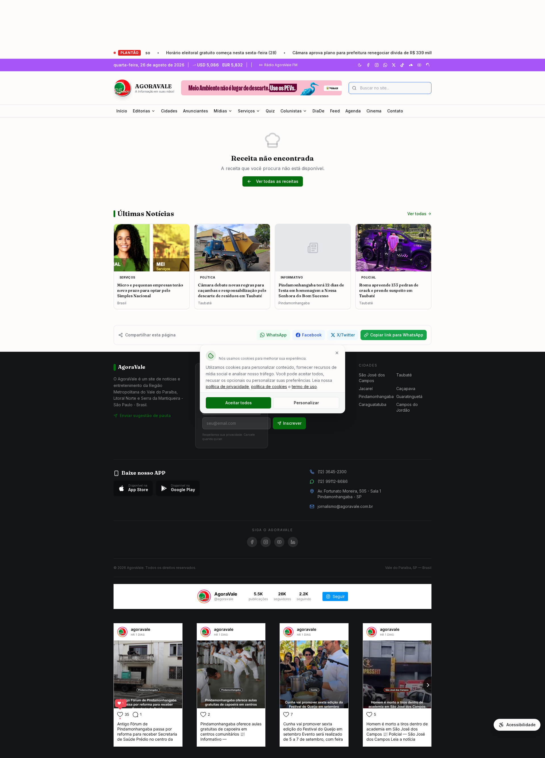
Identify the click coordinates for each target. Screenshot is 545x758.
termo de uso (304, 386)
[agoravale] (122, 632)
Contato (395, 110)
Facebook (312, 334)
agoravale (140, 629)
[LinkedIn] (293, 542)
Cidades (169, 110)
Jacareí (366, 388)
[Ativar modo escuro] (359, 65)
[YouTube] (419, 65)
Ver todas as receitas (277, 181)
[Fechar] (337, 352)
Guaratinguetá (409, 396)
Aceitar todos (238, 402)
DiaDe (318, 110)
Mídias (220, 110)
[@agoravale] (204, 596)
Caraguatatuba (372, 404)
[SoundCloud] (410, 65)
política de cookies (269, 386)
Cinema (374, 110)
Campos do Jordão (407, 407)
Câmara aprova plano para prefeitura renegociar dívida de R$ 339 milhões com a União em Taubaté (359, 52)
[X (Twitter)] (393, 65)
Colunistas (291, 110)
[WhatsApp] (385, 65)
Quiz (270, 110)
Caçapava (405, 388)
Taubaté (404, 374)
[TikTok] (402, 65)
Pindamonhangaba (376, 396)
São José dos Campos (372, 377)
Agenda (353, 110)
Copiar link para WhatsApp (396, 334)
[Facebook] (368, 65)
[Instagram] (376, 65)
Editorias (141, 110)
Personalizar (306, 402)
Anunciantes (195, 110)
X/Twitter (346, 334)
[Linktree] (427, 65)
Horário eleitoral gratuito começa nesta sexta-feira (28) (189, 52)
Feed (335, 110)
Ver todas (416, 213)
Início (121, 110)
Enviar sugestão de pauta (145, 415)
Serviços (246, 110)
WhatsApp (276, 334)
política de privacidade (227, 386)
